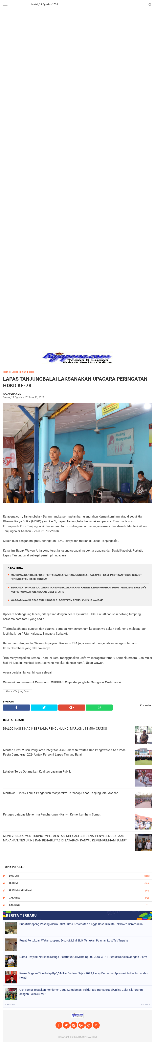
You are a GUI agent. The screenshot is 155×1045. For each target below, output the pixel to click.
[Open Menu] (5, 4)
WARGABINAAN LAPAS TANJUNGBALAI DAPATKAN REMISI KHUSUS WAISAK (57, 600)
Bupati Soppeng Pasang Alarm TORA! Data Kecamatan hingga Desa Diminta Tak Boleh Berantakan (81, 924)
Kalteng (14, 905)
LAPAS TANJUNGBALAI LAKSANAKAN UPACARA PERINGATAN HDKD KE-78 (75, 382)
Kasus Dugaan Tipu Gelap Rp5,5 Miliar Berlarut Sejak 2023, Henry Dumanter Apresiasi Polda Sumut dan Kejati (83, 975)
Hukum (13, 883)
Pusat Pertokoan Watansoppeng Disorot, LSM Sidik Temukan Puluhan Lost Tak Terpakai (74, 940)
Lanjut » (145, 1004)
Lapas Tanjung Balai (23, 371)
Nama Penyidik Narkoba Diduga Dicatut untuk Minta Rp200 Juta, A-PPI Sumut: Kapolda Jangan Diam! (83, 957)
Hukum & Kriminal (20, 890)
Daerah (14, 875)
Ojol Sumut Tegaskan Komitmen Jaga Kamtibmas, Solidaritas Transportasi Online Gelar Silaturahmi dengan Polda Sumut (81, 992)
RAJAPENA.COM (87, 1037)
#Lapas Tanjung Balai (17, 691)
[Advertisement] (77, 28)
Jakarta (14, 897)
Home (6, 371)
